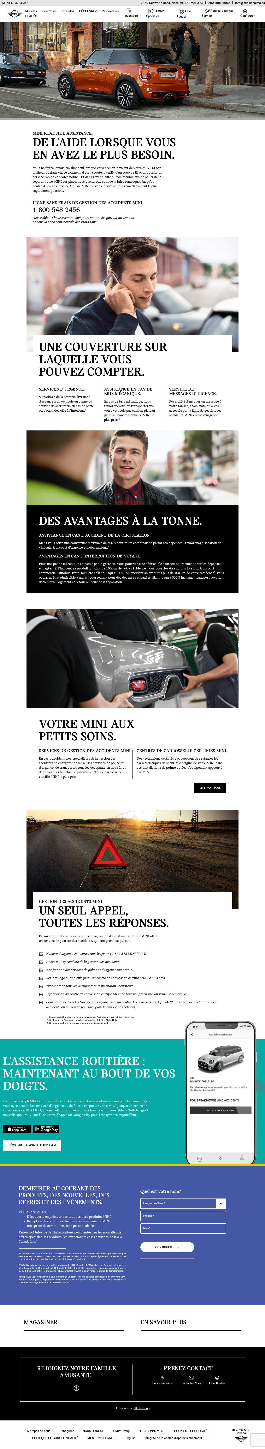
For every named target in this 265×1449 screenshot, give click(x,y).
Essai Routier (184, 14)
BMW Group (121, 1431)
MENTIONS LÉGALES (101, 1438)
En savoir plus (210, 788)
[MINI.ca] (12, 14)
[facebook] (76, 1388)
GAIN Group (141, 1408)
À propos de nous (38, 1431)
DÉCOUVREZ (88, 11)
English (130, 1438)
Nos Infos (67, 11)
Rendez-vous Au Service (217, 13)
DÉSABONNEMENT (152, 1431)
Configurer (247, 16)
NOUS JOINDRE (93, 1431)
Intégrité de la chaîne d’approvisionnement (173, 1438)
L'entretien (49, 11)
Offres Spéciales (155, 14)
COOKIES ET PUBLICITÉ (190, 1431)
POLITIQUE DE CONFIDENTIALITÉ (55, 1438)
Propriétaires (110, 11)
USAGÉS (31, 16)
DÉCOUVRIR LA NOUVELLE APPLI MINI (32, 1145)
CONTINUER (164, 1247)
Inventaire (131, 16)
